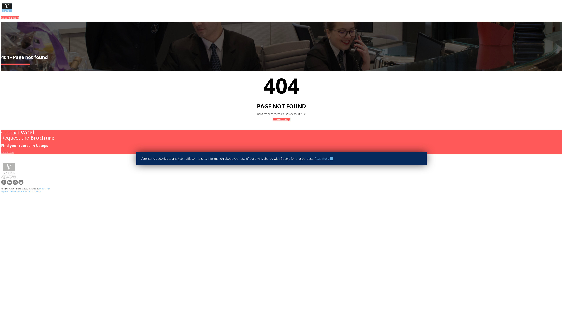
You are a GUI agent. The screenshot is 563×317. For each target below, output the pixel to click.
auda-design (44, 188)
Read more (322, 158)
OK (331, 158)
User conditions (34, 191)
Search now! (7, 152)
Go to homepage (10, 17)
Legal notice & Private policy (13, 191)
